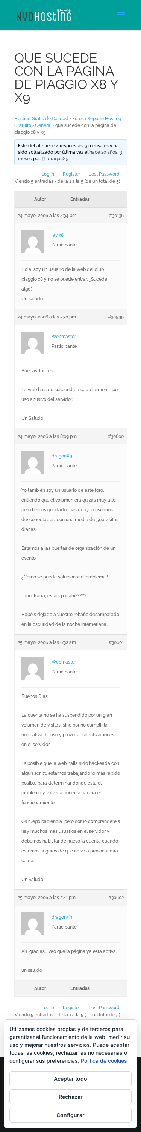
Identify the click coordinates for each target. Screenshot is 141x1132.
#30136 (116, 215)
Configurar (70, 1115)
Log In (47, 174)
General (43, 125)
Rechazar (71, 1097)
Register (71, 174)
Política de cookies (104, 1060)
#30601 (116, 642)
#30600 (116, 436)
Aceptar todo (70, 1078)
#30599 (116, 317)
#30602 (116, 897)
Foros (78, 118)
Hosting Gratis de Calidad (41, 118)
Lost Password (104, 174)
